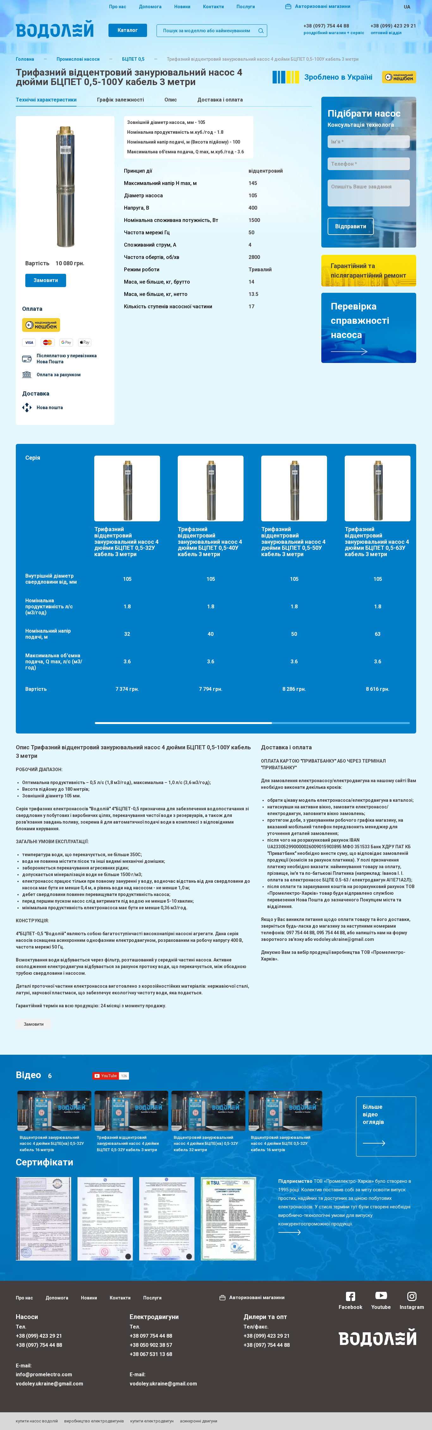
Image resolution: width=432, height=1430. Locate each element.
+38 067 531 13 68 (151, 1354)
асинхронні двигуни (198, 1421)
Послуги (246, 6)
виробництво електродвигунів (94, 1421)
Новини (182, 6)
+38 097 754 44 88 (151, 1336)
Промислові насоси (78, 59)
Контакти (213, 6)
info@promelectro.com (44, 1375)
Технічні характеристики (46, 100)
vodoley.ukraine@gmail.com (49, 1384)
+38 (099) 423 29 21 (393, 26)
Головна (25, 59)
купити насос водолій (37, 1421)
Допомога (150, 6)
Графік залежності (120, 100)
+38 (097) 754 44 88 (326, 26)
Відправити (350, 226)
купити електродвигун (152, 1421)
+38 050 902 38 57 (151, 1345)
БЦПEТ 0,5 (133, 59)
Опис (170, 100)
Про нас (117, 6)
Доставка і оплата (220, 100)
